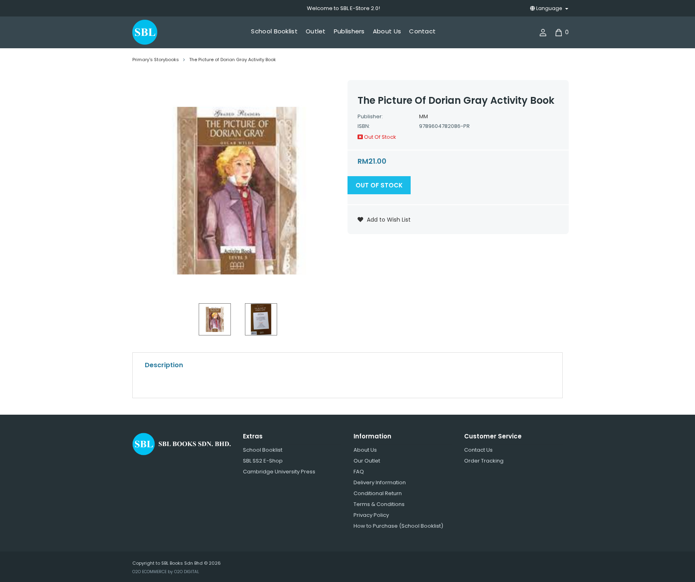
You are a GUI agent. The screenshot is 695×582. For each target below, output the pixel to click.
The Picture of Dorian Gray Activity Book (232, 59)
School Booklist (262, 450)
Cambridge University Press (279, 471)
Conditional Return (378, 493)
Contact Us (478, 450)
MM (423, 116)
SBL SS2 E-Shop (263, 461)
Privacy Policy (371, 515)
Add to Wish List (388, 220)
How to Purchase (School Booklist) (398, 526)
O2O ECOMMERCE (149, 572)
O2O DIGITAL (186, 572)
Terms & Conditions (379, 504)
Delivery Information (380, 482)
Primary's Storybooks (155, 59)
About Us (365, 450)
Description (164, 365)
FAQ (359, 471)
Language (549, 8)
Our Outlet (367, 461)
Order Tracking (484, 461)
